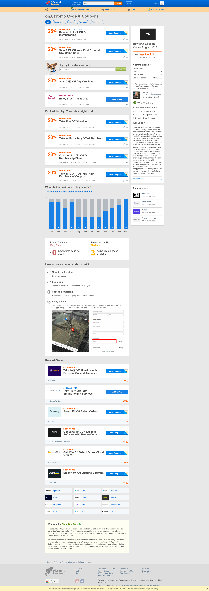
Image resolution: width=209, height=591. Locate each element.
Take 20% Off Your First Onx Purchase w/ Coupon (76, 175)
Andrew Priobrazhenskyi (151, 95)
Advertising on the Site (106, 569)
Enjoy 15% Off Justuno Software (83, 472)
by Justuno (52, 483)
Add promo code (104, 575)
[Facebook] (82, 581)
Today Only (146, 573)
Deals (71, 22)
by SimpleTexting (54, 401)
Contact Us (124, 569)
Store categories (148, 571)
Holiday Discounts (104, 571)
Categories (54, 9)
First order (83, 22)
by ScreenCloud (54, 462)
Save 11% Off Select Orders (80, 411)
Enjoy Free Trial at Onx (73, 98)
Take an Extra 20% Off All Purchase (81, 138)
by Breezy (51, 421)
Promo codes (59, 22)
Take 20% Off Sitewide (73, 121)
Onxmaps (137, 179)
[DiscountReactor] (53, 3)
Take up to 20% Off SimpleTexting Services (78, 392)
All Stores (145, 569)
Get (121, 69)
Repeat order (97, 22)
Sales (133, 9)
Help (77, 573)
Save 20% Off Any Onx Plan (76, 81)
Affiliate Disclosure (153, 586)
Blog (129, 3)
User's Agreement (128, 586)
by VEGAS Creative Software (59, 442)
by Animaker (52, 381)
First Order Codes (82, 9)
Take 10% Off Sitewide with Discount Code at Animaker (80, 372)
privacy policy (153, 589)
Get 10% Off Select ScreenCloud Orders (83, 453)
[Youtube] (77, 581)
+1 (127, 39)
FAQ (77, 571)
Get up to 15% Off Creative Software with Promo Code (80, 433)
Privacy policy (140, 586)
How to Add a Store (127, 571)
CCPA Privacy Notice (105, 573)
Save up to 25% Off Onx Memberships (74, 33)
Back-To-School (157, 9)
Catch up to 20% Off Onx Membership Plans (74, 157)
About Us (78, 569)
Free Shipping (110, 9)
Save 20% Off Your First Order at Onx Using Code (79, 52)
